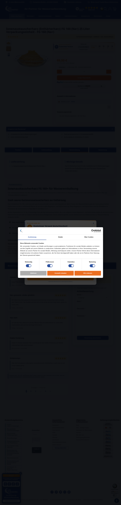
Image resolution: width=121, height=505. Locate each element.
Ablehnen (33, 273)
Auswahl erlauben (60, 273)
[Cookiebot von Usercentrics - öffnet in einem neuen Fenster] (92, 230)
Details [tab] (60, 237)
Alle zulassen (87, 273)
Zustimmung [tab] (32, 237)
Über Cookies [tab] (88, 237)
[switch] (50, 265)
